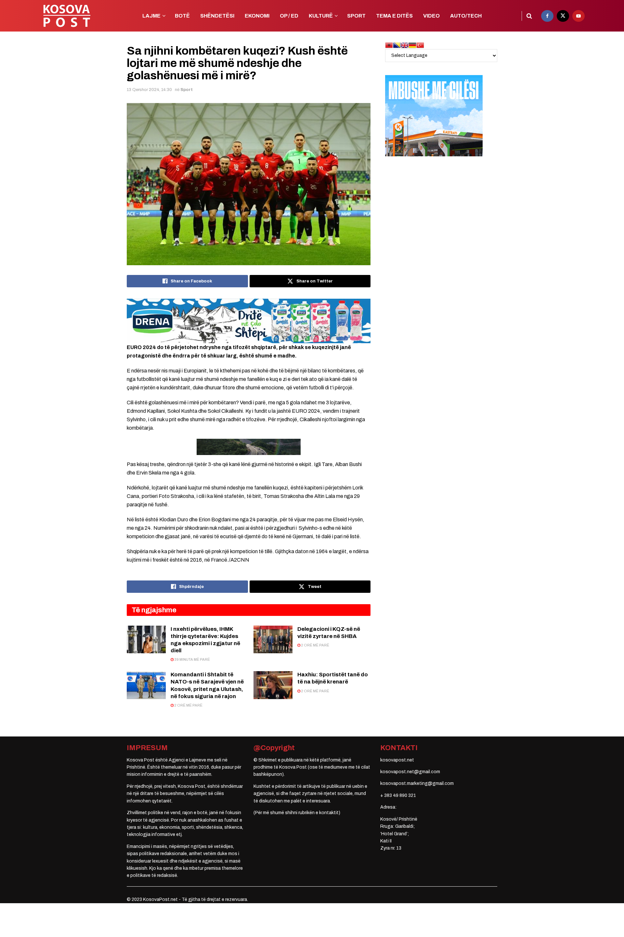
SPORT (356, 16)
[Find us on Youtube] (578, 16)
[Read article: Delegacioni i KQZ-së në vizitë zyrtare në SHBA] (273, 640)
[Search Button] (529, 16)
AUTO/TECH (466, 16)
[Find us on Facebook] (547, 16)
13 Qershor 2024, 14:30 (149, 89)
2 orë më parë (314, 645)
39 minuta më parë (192, 659)
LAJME (151, 16)
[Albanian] (389, 45)
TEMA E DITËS (394, 16)
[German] (412, 45)
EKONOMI (257, 16)
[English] (405, 45)
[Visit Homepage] (66, 16)
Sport (186, 89)
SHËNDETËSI (217, 16)
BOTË (182, 16)
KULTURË (321, 16)
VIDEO (431, 16)
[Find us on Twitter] (563, 16)
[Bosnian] (397, 45)
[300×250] (434, 115)
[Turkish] (420, 45)
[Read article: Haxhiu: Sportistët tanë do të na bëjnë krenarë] (273, 685)
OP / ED (289, 16)
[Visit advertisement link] (248, 321)
